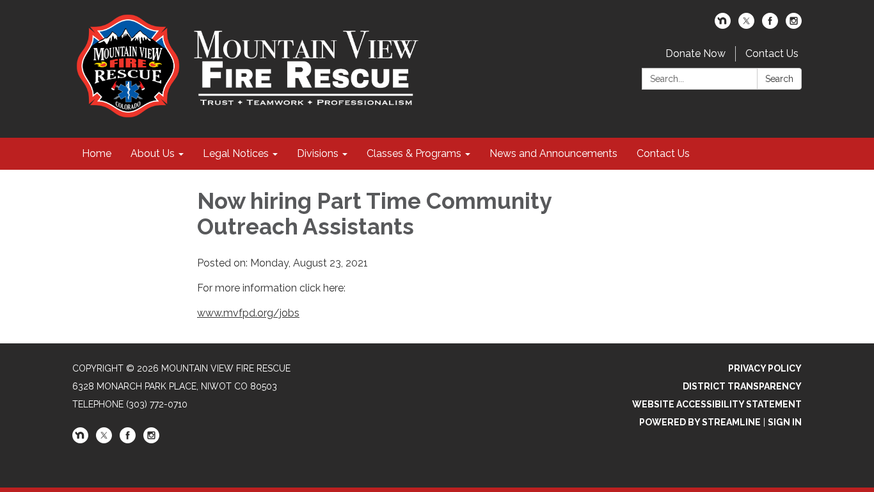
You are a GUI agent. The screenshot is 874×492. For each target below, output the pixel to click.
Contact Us (772, 53)
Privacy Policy (765, 368)
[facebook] (770, 25)
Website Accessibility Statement (717, 404)
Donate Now (695, 53)
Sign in (785, 422)
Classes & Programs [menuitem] (414, 153)
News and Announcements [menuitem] (553, 153)
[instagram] (794, 25)
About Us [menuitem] (153, 153)
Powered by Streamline (700, 422)
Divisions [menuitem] (317, 153)
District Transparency (742, 386)
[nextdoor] (723, 25)
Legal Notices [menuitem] (236, 153)
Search (779, 79)
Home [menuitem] (96, 153)
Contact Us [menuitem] (663, 153)
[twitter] (746, 25)
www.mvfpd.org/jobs (248, 313)
